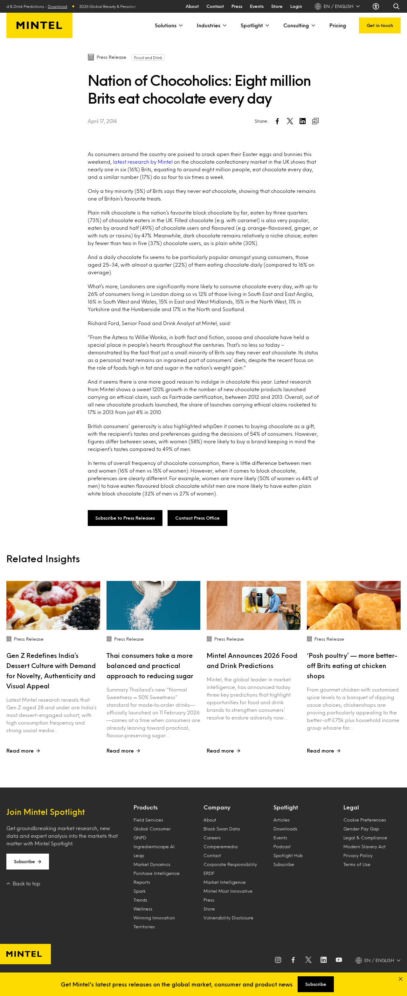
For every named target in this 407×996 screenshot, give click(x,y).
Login (296, 6)
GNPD (140, 837)
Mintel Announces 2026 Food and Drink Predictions (252, 660)
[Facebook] (293, 960)
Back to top (26, 883)
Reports (142, 882)
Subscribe (24, 861)
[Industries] (224, 25)
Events (257, 6)
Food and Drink (148, 57)
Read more (20, 750)
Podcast (282, 846)
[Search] (397, 6)
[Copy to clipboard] (315, 121)
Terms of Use (356, 864)
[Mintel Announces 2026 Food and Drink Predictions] (253, 605)
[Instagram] (278, 960)
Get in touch (380, 25)
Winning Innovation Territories (154, 922)
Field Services (148, 820)
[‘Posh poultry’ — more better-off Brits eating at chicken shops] (354, 605)
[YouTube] (339, 960)
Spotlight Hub (288, 855)
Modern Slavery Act (364, 846)
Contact (215, 6)
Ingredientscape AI (154, 846)
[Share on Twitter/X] (290, 121)
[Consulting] (313, 25)
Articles (281, 820)
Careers (212, 837)
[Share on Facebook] (277, 121)
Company (217, 807)
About (192, 6)
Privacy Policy (358, 855)
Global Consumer (152, 828)
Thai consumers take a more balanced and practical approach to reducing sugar (150, 665)
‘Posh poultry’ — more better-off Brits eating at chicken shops (352, 665)
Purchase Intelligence (157, 873)
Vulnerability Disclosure (228, 917)
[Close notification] (400, 978)
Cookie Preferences (364, 820)
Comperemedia (221, 846)
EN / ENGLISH (339, 6)
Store (277, 6)
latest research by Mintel (143, 162)
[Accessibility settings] (376, 6)
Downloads (285, 828)
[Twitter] (308, 960)
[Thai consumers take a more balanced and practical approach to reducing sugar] (153, 605)
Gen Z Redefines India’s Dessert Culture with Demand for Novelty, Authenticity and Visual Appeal (51, 670)
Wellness (143, 909)
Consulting (296, 25)
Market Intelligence (225, 882)
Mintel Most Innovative (228, 891)
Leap (139, 855)
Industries (208, 25)
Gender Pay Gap (361, 828)
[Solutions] (180, 25)
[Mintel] (39, 25)
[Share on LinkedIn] (303, 121)
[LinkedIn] (324, 960)
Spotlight (252, 25)
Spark (140, 891)
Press (236, 6)
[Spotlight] (267, 25)
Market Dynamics (152, 864)
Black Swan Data (222, 828)
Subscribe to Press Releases (125, 518)
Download (46, 6)
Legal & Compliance (365, 837)
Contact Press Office (197, 518)
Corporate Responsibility (230, 864)
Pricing (337, 25)
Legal (351, 807)
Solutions (165, 25)
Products (146, 807)
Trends (140, 900)
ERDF (209, 873)
